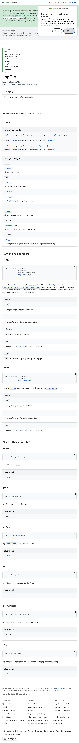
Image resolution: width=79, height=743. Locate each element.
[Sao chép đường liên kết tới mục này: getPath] (12, 448)
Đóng (57, 31)
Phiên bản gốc (7, 717)
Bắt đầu (69, 31)
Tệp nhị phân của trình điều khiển (13, 720)
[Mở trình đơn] (3, 2)
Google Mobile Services (61, 717)
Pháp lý (30, 731)
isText (7, 240)
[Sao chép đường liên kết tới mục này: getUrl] (10, 566)
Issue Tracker (57, 724)
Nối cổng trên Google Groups (37, 724)
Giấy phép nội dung (61, 688)
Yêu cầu (5, 707)
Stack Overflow (58, 720)
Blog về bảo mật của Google (37, 714)
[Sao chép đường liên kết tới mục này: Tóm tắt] (14, 122)
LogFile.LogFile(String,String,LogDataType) (21, 287)
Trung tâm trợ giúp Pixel (61, 707)
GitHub (4, 724)
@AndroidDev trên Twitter (36, 707)
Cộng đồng (22, 731)
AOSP (4, 43)
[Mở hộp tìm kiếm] (46, 2)
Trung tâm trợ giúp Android (62, 704)
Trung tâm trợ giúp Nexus (61, 710)
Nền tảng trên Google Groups (37, 717)
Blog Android (32, 710)
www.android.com (59, 714)
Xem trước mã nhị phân (10, 714)
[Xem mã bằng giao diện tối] (75, 266)
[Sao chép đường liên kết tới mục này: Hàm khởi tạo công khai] (32, 254)
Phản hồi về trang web (63, 731)
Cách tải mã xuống (8, 710)
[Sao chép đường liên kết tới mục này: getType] (12, 527)
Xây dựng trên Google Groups (38, 720)
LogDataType (57, 135)
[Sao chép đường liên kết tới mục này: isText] (10, 645)
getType (8, 197)
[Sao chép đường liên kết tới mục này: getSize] (11, 488)
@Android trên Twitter (35, 704)
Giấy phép (38, 731)
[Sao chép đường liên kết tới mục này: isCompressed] (18, 606)
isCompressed (10, 226)
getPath (8, 169)
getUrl (7, 211)
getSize (8, 183)
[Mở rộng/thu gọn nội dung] (16, 49)
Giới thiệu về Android (9, 731)
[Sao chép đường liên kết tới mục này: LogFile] (11, 260)
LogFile (8, 135)
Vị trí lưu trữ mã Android (10, 704)
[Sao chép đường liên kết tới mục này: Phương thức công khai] (32, 442)
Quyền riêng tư (49, 731)
